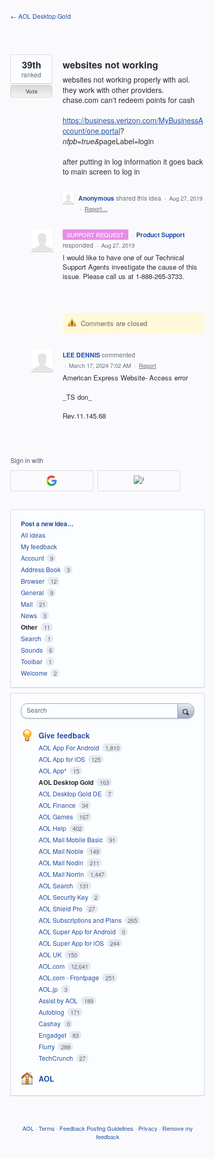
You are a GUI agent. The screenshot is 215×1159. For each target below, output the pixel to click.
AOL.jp (49, 988)
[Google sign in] (51, 480)
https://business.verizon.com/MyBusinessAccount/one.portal (133, 125)
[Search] (185, 710)
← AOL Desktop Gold (40, 15)
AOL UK (51, 954)
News (29, 615)
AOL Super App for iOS (72, 942)
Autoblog (52, 1011)
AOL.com (52, 965)
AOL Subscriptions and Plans (81, 919)
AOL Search (57, 885)
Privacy (148, 1128)
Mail (27, 603)
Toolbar (31, 661)
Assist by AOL (59, 1000)
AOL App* (53, 770)
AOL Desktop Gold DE (71, 793)
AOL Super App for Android (78, 931)
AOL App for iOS (63, 759)
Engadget (53, 1034)
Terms (47, 1128)
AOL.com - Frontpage (70, 977)
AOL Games (57, 816)
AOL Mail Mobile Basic (71, 839)
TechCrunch (57, 1057)
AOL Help (53, 828)
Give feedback (64, 735)
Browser (32, 580)
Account (32, 557)
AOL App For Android (70, 747)
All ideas (33, 534)
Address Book (41, 569)
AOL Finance (58, 805)
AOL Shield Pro (61, 908)
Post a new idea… (47, 523)
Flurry (47, 1046)
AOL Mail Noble (62, 851)
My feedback (39, 546)
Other (29, 627)
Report (147, 365)
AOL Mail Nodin (62, 862)
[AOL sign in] (139, 480)
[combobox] (101, 710)
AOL (46, 1078)
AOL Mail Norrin (62, 874)
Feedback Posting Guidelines (96, 1128)
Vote (32, 91)
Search (31, 638)
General (32, 592)
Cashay (50, 1023)
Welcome (34, 672)
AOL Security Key (64, 897)
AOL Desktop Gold (67, 782)
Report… (96, 208)
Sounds (32, 649)
